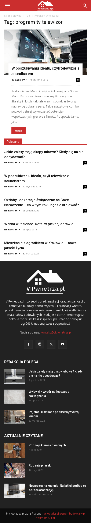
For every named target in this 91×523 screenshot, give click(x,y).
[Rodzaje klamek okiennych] (14, 450)
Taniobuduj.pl (50, 513)
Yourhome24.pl (45, 518)
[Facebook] (28, 344)
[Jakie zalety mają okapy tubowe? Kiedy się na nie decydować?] (14, 376)
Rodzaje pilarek (40, 465)
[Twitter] (51, 344)
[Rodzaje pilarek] (14, 470)
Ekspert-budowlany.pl (72, 513)
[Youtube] (62, 344)
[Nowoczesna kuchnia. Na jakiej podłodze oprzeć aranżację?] (14, 491)
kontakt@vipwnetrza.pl (56, 332)
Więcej (19, 130)
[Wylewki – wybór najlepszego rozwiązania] (14, 397)
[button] (85, 5)
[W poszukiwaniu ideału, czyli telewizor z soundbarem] (45, 52)
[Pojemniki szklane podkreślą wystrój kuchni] (14, 417)
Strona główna (12, 15)
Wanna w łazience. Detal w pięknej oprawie (38, 224)
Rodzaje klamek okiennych (47, 445)
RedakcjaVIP (19, 79)
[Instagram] (40, 344)
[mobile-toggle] (7, 5)
